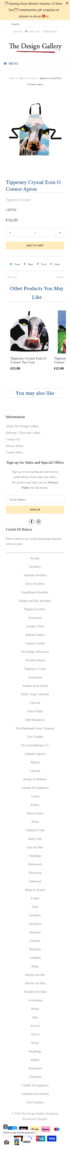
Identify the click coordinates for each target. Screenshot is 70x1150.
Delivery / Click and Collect (23, 432)
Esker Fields (35, 711)
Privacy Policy (15, 446)
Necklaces (35, 923)
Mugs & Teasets (35, 889)
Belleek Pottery (35, 634)
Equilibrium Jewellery (35, 592)
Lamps (35, 898)
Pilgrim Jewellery (35, 609)
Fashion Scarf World (35, 685)
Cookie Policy (14, 452)
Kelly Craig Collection (35, 694)
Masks (35, 1008)
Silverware (35, 872)
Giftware (35, 702)
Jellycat (35, 762)
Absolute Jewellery (35, 575)
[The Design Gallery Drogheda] (35, 47)
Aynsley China (35, 626)
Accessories (35, 677)
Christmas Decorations (35, 1093)
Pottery (35, 804)
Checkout (50, 31)
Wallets (35, 1059)
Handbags (35, 1051)
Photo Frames (35, 813)
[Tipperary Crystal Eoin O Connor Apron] (35, 132)
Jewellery (35, 566)
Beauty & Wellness (35, 779)
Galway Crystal (35, 643)
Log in (17, 31)
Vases (35, 906)
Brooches (35, 949)
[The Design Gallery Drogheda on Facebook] (31, 521)
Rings (35, 966)
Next (60, 277)
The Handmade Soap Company (35, 728)
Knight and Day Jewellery (35, 600)
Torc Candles (35, 736)
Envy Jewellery (35, 583)
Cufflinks (35, 957)
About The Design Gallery (22, 426)
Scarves (35, 1025)
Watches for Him (35, 983)
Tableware (35, 881)
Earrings (35, 940)
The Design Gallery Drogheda (39, 1113)
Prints (35, 821)
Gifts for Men (35, 847)
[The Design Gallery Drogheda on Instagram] (38, 521)
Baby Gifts (35, 838)
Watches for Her (35, 974)
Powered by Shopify (35, 1118)
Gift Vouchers (35, 1102)
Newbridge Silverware (35, 651)
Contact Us (13, 439)
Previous (12, 277)
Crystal (35, 796)
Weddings (35, 856)
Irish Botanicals (35, 719)
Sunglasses (35, 1068)
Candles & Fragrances (35, 787)
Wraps (35, 1042)
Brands (35, 558)
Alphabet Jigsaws (35, 753)
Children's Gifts (35, 830)
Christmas (35, 1076)
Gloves (35, 1034)
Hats (35, 1017)
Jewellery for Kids (35, 991)
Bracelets (35, 932)
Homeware (35, 617)
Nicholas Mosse (35, 660)
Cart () (33, 31)
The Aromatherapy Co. (35, 745)
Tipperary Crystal (18, 200)
